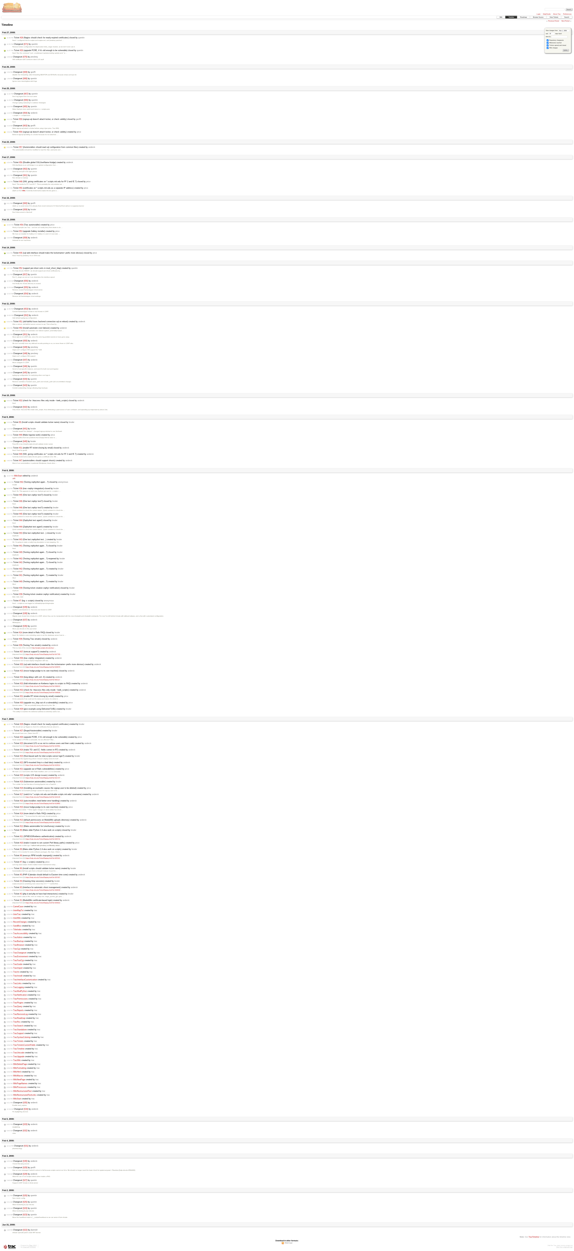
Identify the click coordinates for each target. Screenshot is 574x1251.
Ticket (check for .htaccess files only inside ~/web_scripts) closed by (45, 400)
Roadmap (523, 17)
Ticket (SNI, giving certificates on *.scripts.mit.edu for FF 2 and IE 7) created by (50, 454)
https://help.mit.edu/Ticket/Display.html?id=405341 (43, 858)
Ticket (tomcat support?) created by (31, 651)
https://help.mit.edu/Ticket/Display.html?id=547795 (43, 654)
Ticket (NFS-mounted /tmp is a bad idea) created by (38, 762)
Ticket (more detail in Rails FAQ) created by (33, 813)
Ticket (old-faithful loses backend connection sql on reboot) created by (46, 321)
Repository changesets (556, 40)
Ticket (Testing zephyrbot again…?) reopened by (36, 558)
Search (566, 17)
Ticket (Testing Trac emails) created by (32, 645)
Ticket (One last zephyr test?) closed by (32, 495)
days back (558, 33)
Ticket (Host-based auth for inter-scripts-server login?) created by (43, 756)
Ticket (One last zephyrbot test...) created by (34, 539)
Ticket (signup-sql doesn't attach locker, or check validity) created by (44, 132)
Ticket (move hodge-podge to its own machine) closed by (41, 671)
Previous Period (553, 21)
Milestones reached (555, 43)
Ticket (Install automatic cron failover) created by (37, 328)
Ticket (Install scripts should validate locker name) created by (41, 868)
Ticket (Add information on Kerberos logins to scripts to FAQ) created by (47, 683)
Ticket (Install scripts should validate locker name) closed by (40, 422)
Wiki (501, 17)
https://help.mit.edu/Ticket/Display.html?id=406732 (43, 839)
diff (14, 478)
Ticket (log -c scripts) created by (28, 862)
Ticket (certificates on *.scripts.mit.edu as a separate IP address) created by (47, 188)
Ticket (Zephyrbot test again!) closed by (32, 520)
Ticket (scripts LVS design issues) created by (36, 775)
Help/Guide (547, 14)
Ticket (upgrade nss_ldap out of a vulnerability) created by (40, 702)
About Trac (557, 14)
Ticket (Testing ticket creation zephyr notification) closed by (41, 588)
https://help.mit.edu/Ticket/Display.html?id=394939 (43, 890)
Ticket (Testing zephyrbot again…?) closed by (37, 482)
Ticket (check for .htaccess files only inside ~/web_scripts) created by (46, 690)
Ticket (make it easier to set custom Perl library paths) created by (43, 843)
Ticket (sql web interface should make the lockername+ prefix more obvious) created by (54, 664)
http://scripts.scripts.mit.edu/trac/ (43, 648)
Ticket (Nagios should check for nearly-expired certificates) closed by (45, 37)
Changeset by (22, 44)
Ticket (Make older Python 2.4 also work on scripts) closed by (41, 830)
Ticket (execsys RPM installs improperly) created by (38, 855)
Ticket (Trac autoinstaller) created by (30, 225)
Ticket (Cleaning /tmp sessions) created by (33, 881)
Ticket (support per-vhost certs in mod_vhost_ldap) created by (42, 268)
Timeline (511, 17)
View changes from (552, 30)
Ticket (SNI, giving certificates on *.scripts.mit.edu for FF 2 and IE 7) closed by (48, 181)
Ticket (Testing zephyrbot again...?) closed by (34, 546)
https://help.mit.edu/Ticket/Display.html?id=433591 (43, 746)
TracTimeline (534, 1237)
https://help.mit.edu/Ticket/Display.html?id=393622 (43, 903)
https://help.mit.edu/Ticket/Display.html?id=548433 (43, 686)
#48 (23, 190)
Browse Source (538, 17)
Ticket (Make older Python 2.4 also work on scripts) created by (42, 849)
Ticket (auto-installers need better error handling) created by (42, 801)
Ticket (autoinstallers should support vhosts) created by (39, 460)
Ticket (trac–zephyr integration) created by (34, 658)
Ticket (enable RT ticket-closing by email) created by (37, 696)
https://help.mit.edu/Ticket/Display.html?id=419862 (43, 803)
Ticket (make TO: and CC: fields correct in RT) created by (41, 750)
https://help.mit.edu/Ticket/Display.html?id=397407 (43, 877)
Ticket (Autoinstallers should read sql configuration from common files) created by (51, 147)
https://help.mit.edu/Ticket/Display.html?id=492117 (43, 680)
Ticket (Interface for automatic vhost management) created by (42, 887)
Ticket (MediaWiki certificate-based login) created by (38, 900)
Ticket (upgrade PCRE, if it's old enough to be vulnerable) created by (44, 737)
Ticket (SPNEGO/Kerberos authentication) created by (39, 836)
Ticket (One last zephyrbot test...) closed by (34, 533)
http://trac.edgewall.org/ (564, 1247)
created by (22, 906)
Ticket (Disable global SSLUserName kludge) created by (40, 162)
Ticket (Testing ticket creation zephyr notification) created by (41, 594)
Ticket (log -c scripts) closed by (30, 600)
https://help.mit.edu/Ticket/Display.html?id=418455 (43, 822)
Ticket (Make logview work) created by (31, 435)
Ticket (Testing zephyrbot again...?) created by (35, 575)
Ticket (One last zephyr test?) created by (32, 507)
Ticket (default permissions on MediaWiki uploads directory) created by (47, 820)
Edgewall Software (29, 1247)
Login (539, 14)
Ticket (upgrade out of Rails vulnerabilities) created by (38, 769)
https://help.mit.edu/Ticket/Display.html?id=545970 (43, 667)
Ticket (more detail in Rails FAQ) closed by (33, 632)
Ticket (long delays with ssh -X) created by (34, 677)
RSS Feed (288, 1243)
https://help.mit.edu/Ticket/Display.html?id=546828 (43, 692)
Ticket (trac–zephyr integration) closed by (33, 488)
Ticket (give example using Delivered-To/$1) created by (39, 709)
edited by (22, 476)
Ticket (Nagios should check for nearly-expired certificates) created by (45, 724)
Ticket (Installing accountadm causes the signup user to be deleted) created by (49, 788)
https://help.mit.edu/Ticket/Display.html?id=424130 (43, 797)
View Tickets (554, 17)
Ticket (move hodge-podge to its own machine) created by (40, 807)
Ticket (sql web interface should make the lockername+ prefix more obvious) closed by (52, 253)
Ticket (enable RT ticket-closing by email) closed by (38, 448)
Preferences (567, 14)
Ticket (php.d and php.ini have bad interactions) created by (40, 894)
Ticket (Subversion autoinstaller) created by (34, 781)
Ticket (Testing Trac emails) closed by (32, 639)
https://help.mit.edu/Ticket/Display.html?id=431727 (43, 778)
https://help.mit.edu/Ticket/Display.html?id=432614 (43, 765)
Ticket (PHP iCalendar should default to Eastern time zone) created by (46, 874)
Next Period (565, 21)
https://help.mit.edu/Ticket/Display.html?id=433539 (43, 752)
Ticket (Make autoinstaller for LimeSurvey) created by (38, 826)
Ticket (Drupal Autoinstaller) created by (32, 730)
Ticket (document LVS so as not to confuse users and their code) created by (49, 743)
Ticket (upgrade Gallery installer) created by (33, 231)
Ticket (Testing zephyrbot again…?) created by (35, 569)
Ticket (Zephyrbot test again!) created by (32, 527)
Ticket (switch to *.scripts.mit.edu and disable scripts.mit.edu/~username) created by (53, 794)
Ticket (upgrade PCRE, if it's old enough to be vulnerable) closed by (45, 50)
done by (548, 36)
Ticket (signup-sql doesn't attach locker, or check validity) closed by (44, 119)
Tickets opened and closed (557, 45)
